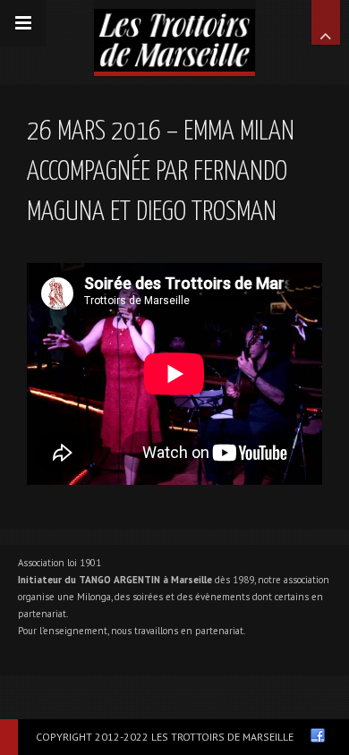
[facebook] (318, 735)
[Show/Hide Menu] (23, 23)
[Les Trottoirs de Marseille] (174, 36)
